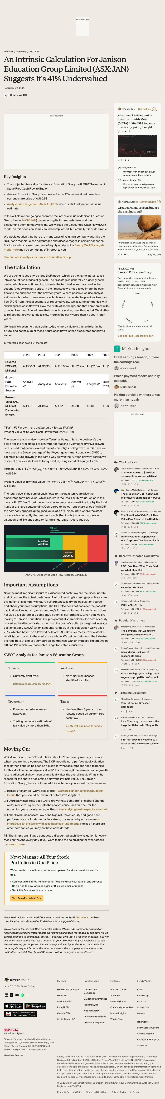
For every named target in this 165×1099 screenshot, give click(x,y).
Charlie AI (142, 1045)
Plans (140, 989)
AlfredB (124, 699)
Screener (115, 995)
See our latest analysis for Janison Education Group (37, 257)
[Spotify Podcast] (22, 995)
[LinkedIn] (6, 995)
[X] (11, 995)
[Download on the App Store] (13, 1006)
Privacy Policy (119, 1092)
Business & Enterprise (148, 1039)
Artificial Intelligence (94, 1022)
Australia (8, 51)
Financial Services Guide (69, 1092)
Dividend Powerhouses (95, 998)
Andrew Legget (128, 368)
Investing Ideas (118, 1001)
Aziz (123, 717)
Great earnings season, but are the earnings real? (136, 359)
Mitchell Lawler (128, 387)
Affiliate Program (145, 1033)
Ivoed (123, 533)
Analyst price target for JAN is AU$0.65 (32, 204)
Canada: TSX (63, 1013)
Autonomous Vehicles (95, 1016)
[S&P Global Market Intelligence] (14, 1031)
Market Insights (118, 1013)
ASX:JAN (30, 220)
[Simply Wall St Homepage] (17, 979)
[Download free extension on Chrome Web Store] (20, 1014)
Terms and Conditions (97, 1092)
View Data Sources (13, 1055)
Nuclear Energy (91, 1010)
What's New (116, 1019)
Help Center (143, 1021)
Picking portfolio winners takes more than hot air (137, 397)
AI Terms (134, 1092)
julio (123, 583)
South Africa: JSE (66, 1019)
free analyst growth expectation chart (82, 809)
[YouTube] (17, 995)
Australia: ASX (64, 1001)
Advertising (143, 995)
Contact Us (143, 1007)
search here (17, 844)
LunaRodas (126, 562)
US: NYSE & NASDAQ (68, 989)
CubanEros (126, 648)
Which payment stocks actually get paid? (137, 378)
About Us (141, 1001)
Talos (123, 511)
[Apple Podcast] (27, 995)
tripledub (125, 490)
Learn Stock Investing (148, 1027)
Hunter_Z (125, 736)
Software (21, 51)
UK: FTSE (62, 995)
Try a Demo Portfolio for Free (26, 898)
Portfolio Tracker (118, 989)
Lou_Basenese (127, 468)
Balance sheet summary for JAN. (32, 683)
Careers (141, 1013)
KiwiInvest (125, 669)
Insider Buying (91, 1004)
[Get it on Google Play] (35, 1006)
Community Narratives (121, 1007)
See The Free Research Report (136, 335)
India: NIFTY (63, 1007)
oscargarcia (126, 627)
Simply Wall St (18, 95)
